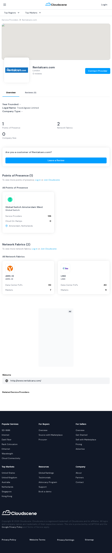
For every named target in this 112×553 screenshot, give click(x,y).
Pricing (79, 444)
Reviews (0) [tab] (30, 92)
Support (43, 487)
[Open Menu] (5, 5)
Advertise (80, 449)
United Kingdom (9, 477)
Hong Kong (7, 496)
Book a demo (45, 491)
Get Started (81, 435)
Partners (80, 477)
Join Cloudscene (52, 180)
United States (8, 473)
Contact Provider (97, 70)
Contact (80, 482)
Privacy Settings (65, 540)
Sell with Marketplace (86, 439)
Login (104, 4)
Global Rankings (46, 473)
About (79, 473)
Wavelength (7, 453)
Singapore (7, 491)
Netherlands (7, 487)
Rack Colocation (10, 444)
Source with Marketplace (51, 435)
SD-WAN (6, 430)
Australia (6, 482)
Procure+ (43, 439)
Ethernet (6, 449)
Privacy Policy (9, 539)
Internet (5, 435)
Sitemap (89, 539)
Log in (38, 180)
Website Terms (37, 539)
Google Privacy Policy (12, 527)
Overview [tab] (11, 92)
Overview (43, 430)
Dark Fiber (6, 439)
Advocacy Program (48, 482)
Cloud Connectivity (11, 458)
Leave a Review (56, 160)
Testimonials (45, 477)
